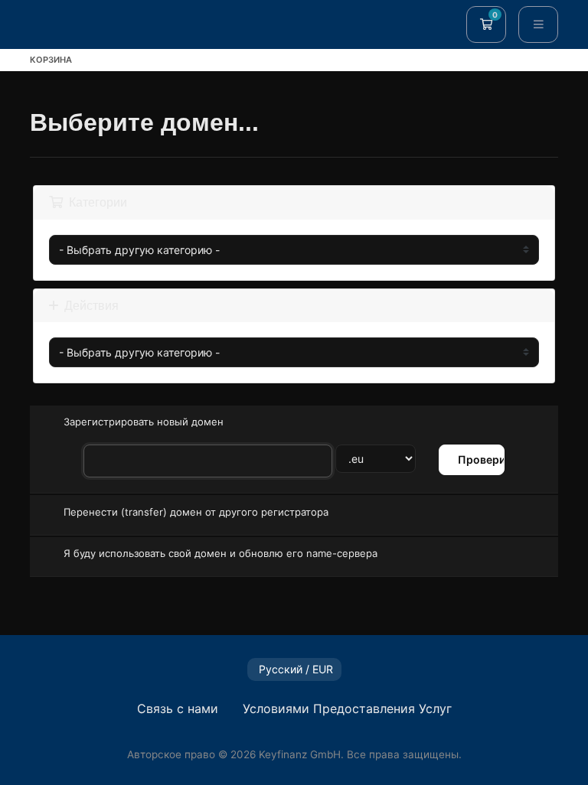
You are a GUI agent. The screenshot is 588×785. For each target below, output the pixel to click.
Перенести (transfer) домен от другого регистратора (196, 511)
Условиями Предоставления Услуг (347, 708)
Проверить (481, 459)
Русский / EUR (294, 669)
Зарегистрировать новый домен (144, 421)
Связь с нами (177, 708)
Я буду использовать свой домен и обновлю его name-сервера (220, 553)
